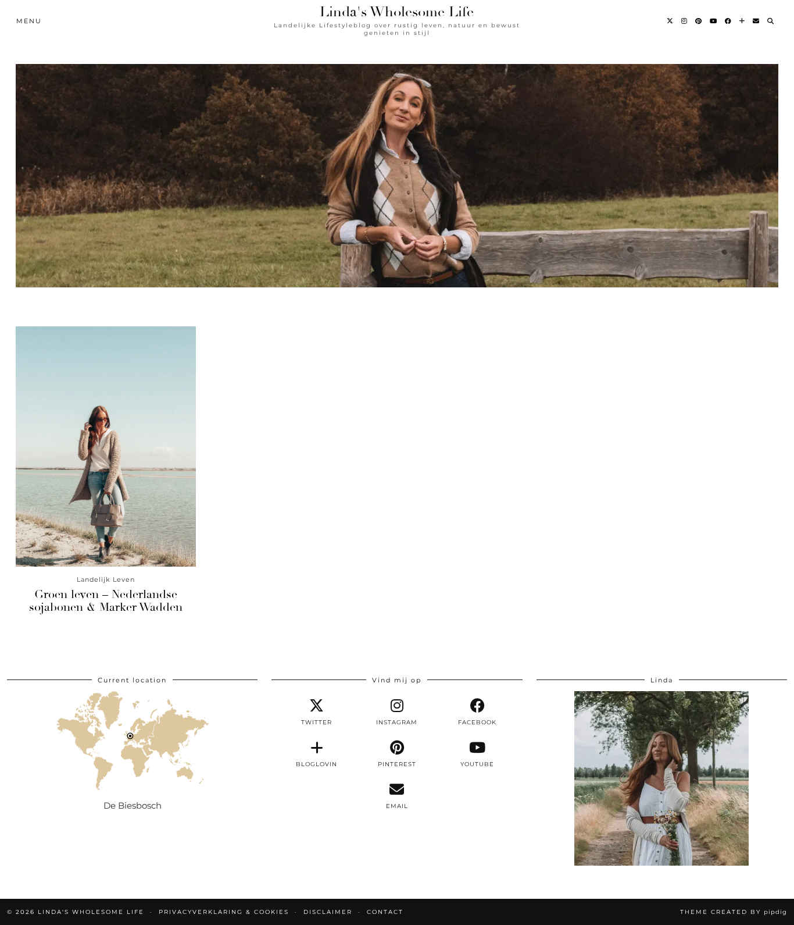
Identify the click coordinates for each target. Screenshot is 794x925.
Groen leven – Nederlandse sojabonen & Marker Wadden (106, 600)
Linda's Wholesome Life (397, 12)
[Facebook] (728, 21)
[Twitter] (670, 21)
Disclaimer (327, 912)
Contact (385, 912)
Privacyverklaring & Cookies (224, 912)
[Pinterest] (699, 21)
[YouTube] (714, 21)
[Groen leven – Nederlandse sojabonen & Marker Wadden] (106, 446)
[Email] (756, 21)
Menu (29, 21)
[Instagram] (684, 21)
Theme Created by (733, 912)
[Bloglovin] (742, 21)
